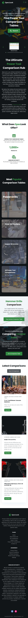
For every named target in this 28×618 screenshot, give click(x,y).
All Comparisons (14, 538)
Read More (8, 410)
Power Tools (7, 481)
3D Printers (6, 437)
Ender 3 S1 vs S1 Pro (10, 439)
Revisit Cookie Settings (14, 555)
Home (14, 535)
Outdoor (16, 396)
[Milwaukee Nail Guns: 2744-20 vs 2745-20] (14, 468)
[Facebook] (12, 611)
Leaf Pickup (11, 396)
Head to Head (17, 437)
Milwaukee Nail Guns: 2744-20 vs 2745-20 (13, 484)
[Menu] (25, 2)
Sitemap (14, 557)
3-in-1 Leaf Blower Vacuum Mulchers (12, 401)
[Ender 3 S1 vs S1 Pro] (14, 425)
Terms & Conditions (14, 552)
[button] (14, 31)
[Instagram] (16, 611)
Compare (6, 396)
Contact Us (14, 543)
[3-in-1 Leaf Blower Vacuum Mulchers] (14, 384)
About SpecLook (14, 536)
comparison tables (16, 104)
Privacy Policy (13, 550)
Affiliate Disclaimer (14, 554)
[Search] (23, 2)
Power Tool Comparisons (14, 542)
